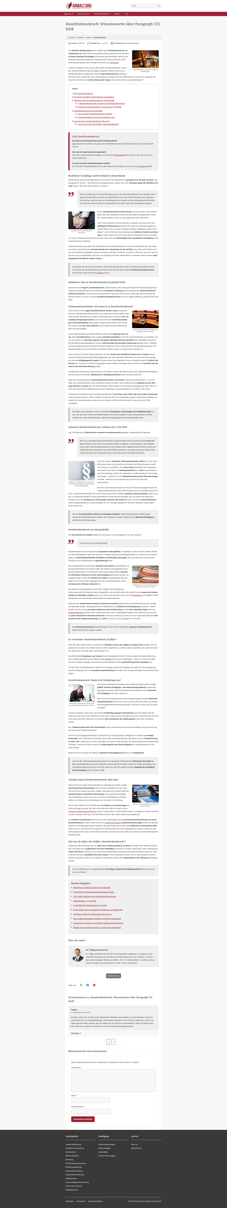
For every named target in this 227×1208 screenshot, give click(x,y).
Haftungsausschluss (95, 1201)
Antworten (75, 1033)
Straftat (88, 37)
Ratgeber (117, 14)
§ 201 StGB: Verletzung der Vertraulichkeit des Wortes (94, 896)
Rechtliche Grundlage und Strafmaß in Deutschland (94, 97)
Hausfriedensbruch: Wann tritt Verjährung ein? (96, 117)
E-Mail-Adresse (77, 1107)
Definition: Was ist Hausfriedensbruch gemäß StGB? (94, 100)
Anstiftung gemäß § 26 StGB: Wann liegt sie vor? (92, 914)
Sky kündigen (103, 1152)
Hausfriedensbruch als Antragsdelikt (88, 111)
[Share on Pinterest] (94, 985)
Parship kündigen (104, 1148)
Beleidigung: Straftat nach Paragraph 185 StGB (91, 888)
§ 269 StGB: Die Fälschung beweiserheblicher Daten (93, 892)
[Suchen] (159, 5)
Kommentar (76, 1068)
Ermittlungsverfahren (113, 823)
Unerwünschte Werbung (74, 1171)
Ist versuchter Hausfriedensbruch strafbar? (95, 114)
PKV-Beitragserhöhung (74, 1167)
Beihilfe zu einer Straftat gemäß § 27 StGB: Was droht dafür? (97, 927)
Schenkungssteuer (72, 1156)
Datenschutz (80, 1201)
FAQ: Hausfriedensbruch (83, 93)
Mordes (109, 659)
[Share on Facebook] (88, 985)
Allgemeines (67, 14)
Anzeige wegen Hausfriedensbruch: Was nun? (92, 121)
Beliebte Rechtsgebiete (101, 14)
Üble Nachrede (71, 1152)
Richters (100, 273)
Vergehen (142, 166)
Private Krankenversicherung (76, 1163)
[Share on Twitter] (81, 985)
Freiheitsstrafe (119, 155)
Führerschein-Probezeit (74, 1186)
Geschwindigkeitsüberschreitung (77, 1182)
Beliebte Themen (82, 14)
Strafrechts (114, 63)
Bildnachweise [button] (113, 976)
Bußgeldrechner (71, 1178)
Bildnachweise (136, 1148)
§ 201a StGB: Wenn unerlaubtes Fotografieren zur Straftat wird (98, 910)
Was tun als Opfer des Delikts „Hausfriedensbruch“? (98, 124)
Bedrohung (69, 1159)
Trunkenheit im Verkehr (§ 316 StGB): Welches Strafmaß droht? (98, 923)
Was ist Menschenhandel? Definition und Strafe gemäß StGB (97, 919)
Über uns (134, 1144)
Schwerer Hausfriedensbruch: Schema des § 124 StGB (99, 107)
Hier (74, 144)
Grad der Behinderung (73, 1144)
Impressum (70, 1201)
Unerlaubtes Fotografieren (75, 1148)
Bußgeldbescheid (72, 1190)
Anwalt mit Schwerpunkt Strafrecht (82, 811)
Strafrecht (81, 37)
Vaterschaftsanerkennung (75, 1175)
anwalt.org (71, 37)
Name (74, 1096)
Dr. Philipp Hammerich (132, 43)
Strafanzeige (137, 595)
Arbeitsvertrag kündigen (106, 1144)
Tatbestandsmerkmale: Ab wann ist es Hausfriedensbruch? (101, 103)
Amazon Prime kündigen (107, 1156)
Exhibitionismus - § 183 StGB (84, 901)
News (126, 14)
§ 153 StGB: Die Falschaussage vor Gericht (90, 905)
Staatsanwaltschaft (76, 613)
